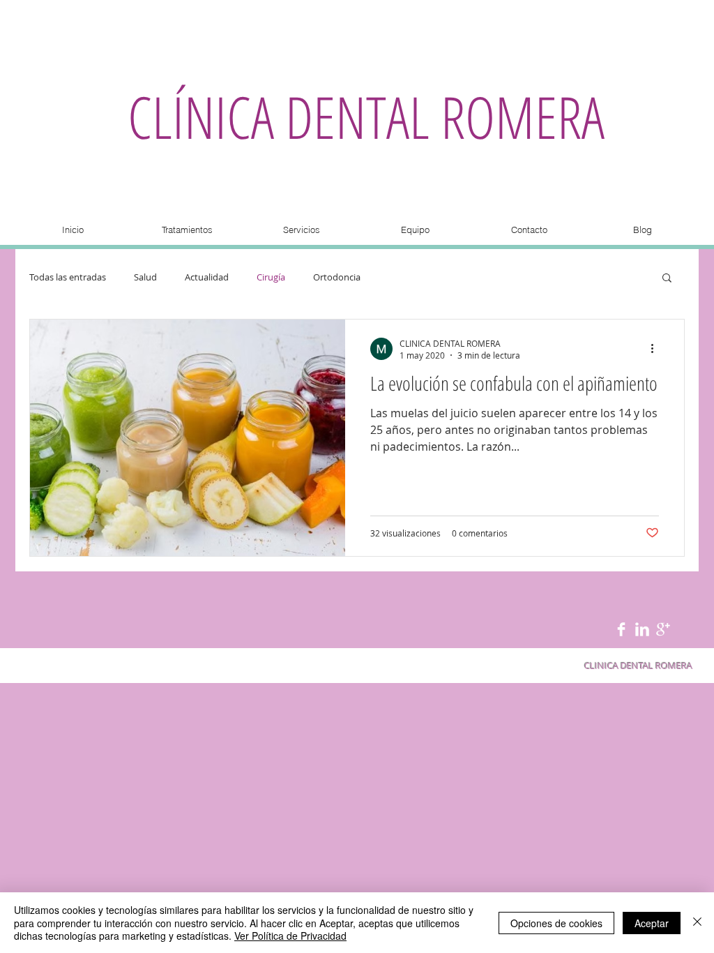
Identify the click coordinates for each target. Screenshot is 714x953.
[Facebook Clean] (621, 629)
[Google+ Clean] (663, 629)
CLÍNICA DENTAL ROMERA (366, 116)
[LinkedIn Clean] (642, 629)
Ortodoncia (336, 277)
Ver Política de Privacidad (290, 936)
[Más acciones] (656, 348)
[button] (667, 278)
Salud (145, 277)
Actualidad (207, 277)
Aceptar (652, 923)
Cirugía (271, 277)
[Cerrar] (697, 922)
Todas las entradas (67, 277)
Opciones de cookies (556, 923)
